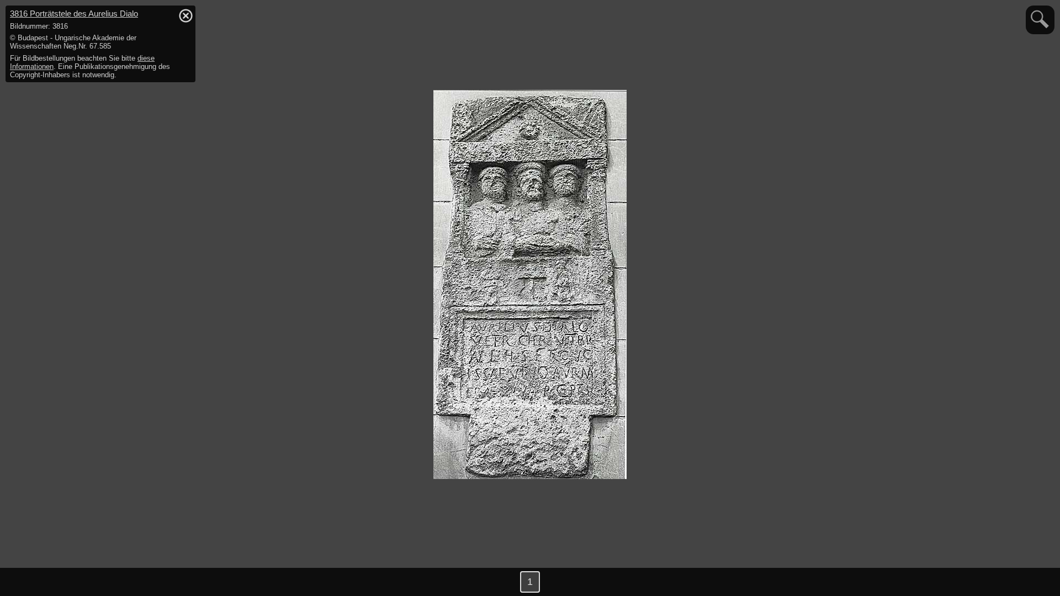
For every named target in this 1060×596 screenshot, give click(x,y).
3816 (74, 13)
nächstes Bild (1038, 582)
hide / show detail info (185, 15)
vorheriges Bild (22, 582)
